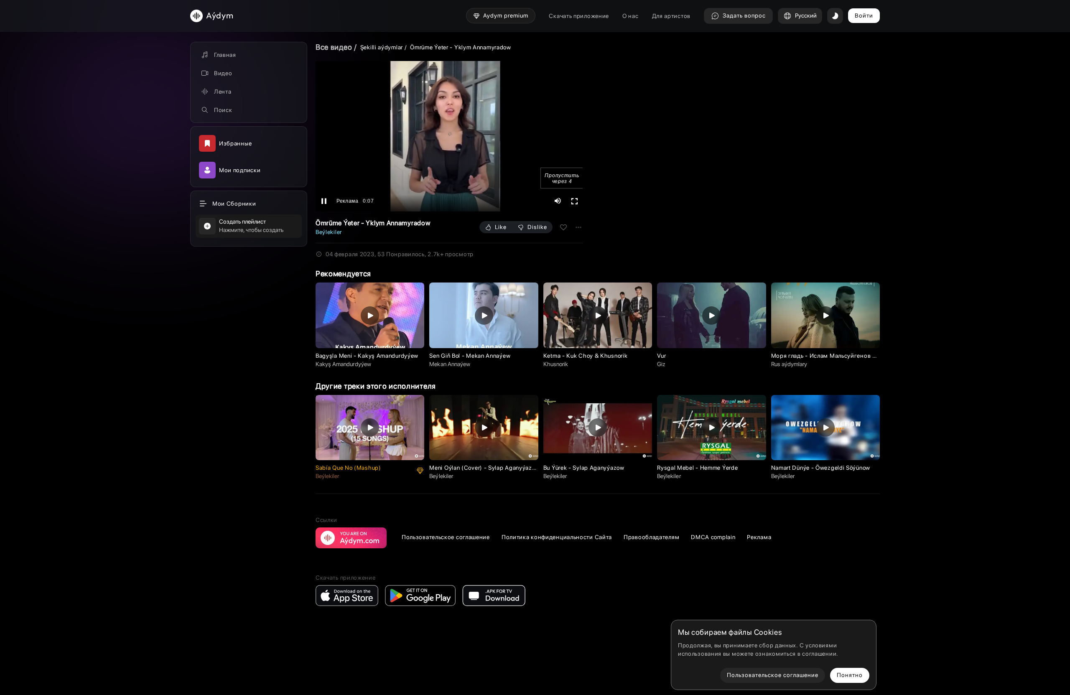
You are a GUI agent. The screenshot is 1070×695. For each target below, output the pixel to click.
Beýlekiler (329, 232)
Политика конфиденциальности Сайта (557, 537)
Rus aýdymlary (789, 364)
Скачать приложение (579, 16)
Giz (661, 364)
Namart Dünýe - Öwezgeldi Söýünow (820, 467)
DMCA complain (713, 537)
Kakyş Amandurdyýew (343, 364)
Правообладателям (651, 537)
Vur (661, 355)
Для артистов (671, 16)
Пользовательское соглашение (446, 537)
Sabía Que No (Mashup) (348, 467)
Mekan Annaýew (449, 364)
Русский (806, 15)
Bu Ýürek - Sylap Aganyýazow (583, 467)
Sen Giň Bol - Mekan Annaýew (469, 355)
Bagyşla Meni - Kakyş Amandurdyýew (367, 355)
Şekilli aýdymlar (381, 47)
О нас (630, 16)
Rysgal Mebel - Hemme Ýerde (697, 467)
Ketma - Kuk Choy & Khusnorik (585, 355)
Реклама (759, 537)
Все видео (334, 47)
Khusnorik (555, 364)
